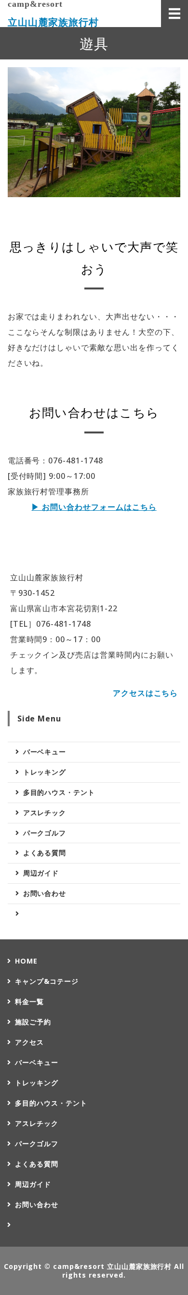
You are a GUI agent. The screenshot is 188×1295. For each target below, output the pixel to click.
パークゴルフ (45, 832)
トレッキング (45, 772)
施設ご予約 (33, 1021)
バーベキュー (45, 751)
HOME (26, 960)
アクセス (29, 1042)
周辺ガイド (41, 873)
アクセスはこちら (145, 693)
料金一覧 (29, 1001)
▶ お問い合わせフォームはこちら (93, 507)
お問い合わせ (45, 893)
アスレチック (45, 812)
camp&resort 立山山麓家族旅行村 (112, 1266)
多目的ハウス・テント (59, 792)
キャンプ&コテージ (47, 981)
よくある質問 (45, 852)
